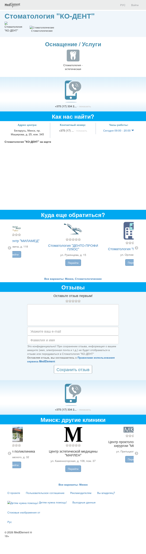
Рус (9, 522)
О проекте (13, 493)
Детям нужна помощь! (52, 502)
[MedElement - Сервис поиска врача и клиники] (12, 5)
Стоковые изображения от (23, 512)
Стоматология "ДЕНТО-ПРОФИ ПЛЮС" (73, 247)
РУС (122, 5)
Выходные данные (84, 502)
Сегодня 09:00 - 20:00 (117, 130)
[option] (73, 248)
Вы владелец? (106, 493)
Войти (135, 5)
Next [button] (136, 248)
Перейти (13, 254)
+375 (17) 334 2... (73, 106)
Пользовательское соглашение (45, 493)
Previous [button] (9, 248)
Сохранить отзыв (73, 369)
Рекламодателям (80, 493)
